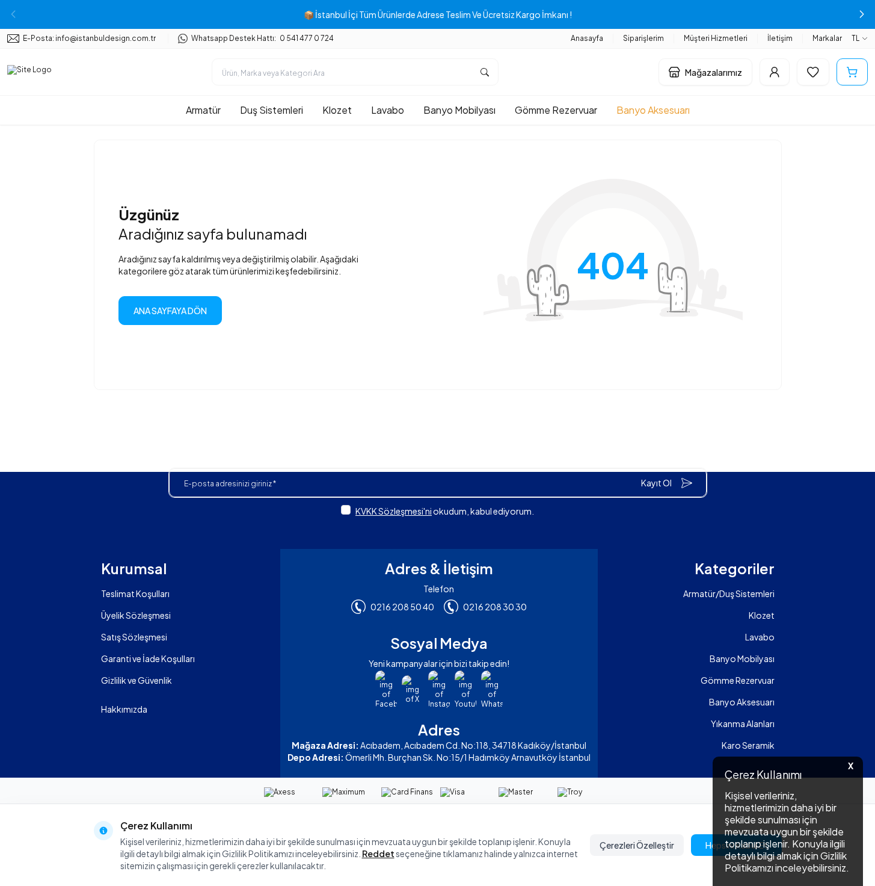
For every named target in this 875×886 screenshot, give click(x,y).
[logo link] (29, 72)
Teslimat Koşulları (135, 593)
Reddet (378, 853)
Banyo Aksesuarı (653, 110)
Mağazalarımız (713, 72)
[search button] (485, 71)
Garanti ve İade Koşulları (148, 658)
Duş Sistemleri (271, 110)
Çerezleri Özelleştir (637, 845)
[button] (862, 14)
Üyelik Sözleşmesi (136, 615)
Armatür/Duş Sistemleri (729, 593)
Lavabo (387, 110)
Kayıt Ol (656, 482)
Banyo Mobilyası (459, 110)
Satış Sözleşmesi (134, 636)
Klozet (337, 110)
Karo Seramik (748, 745)
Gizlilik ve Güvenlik (136, 680)
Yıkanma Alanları (743, 723)
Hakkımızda (124, 709)
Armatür (203, 110)
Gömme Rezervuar (556, 110)
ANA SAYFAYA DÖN (170, 310)
